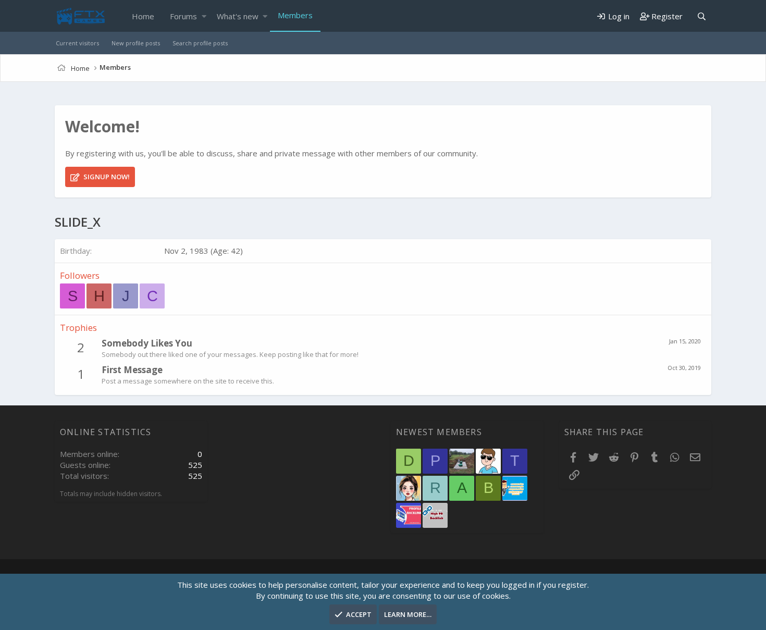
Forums (183, 16)
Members (295, 15)
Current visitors (77, 43)
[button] (204, 16)
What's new (237, 16)
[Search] (701, 16)
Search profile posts (200, 43)
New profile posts (136, 43)
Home (143, 16)
